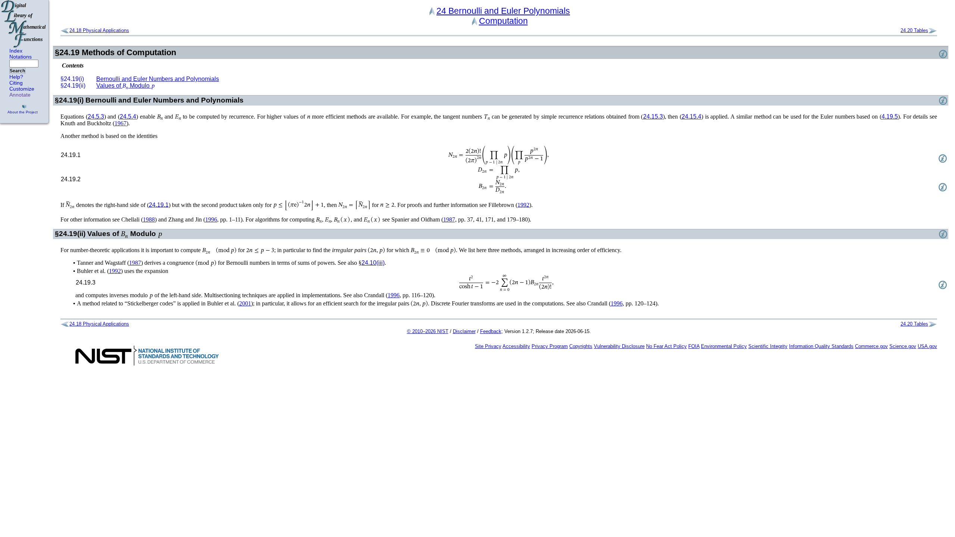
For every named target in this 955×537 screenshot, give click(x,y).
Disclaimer (464, 331)
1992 (523, 204)
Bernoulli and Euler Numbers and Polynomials (157, 79)
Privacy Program (550, 346)
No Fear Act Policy (666, 346)
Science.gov (902, 346)
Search (17, 70)
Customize (21, 89)
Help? (16, 77)
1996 (211, 219)
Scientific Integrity (768, 346)
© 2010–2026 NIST (427, 331)
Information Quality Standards (821, 346)
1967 (120, 123)
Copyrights (580, 346)
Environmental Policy (724, 346)
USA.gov (927, 346)
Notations (20, 57)
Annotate (20, 95)
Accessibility (516, 346)
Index (15, 51)
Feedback (490, 331)
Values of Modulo (125, 85)
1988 (149, 219)
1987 (449, 219)
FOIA (693, 346)
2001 (245, 303)
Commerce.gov (871, 346)
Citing (16, 83)
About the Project (22, 112)
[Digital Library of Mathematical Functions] (24, 24)
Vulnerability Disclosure (619, 346)
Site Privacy (488, 346)
